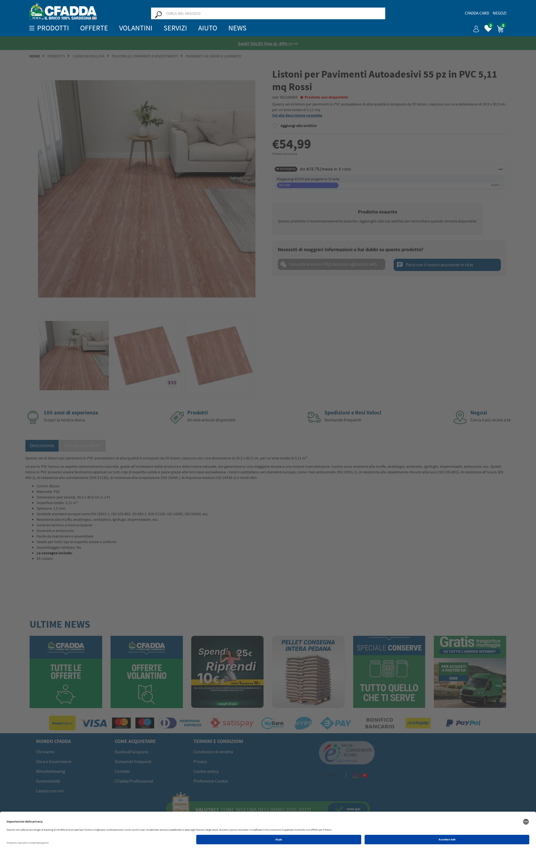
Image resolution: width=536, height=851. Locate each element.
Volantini (135, 28)
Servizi (175, 28)
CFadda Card (477, 13)
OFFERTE (94, 28)
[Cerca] (158, 14)
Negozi (499, 13)
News (237, 28)
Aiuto (207, 28)
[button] (474, 27)
